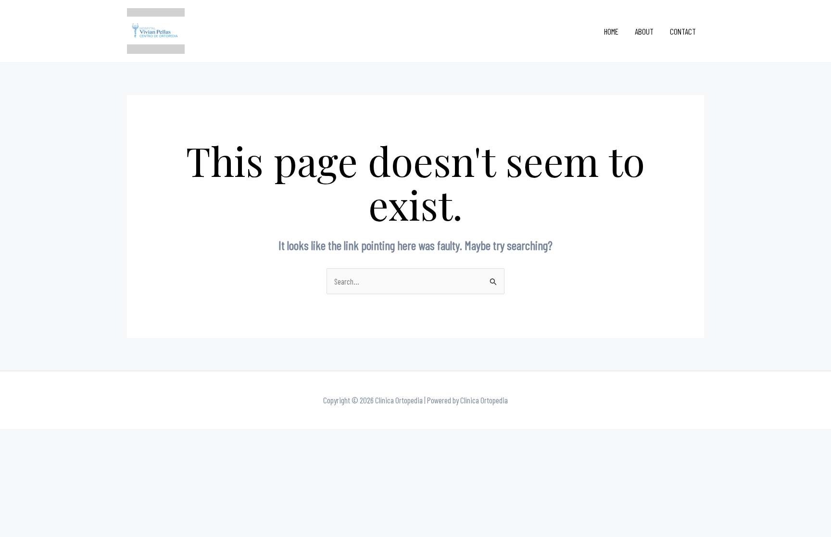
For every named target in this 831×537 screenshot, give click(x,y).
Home (611, 31)
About (644, 31)
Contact (683, 31)
